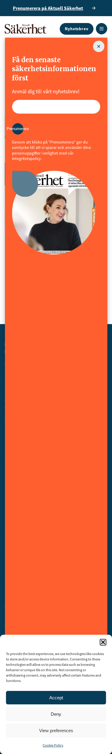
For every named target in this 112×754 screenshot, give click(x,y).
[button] (103, 642)
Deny (56, 714)
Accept (56, 697)
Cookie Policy (53, 745)
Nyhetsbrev (76, 28)
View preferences (56, 730)
